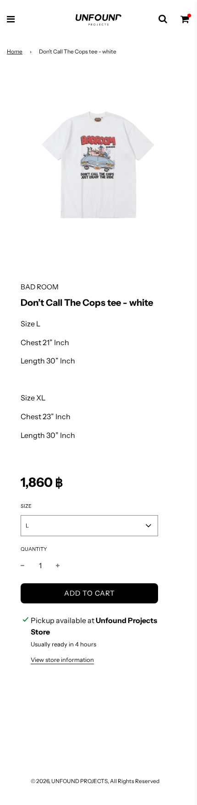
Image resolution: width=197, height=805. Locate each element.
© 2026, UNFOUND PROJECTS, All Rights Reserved (95, 781)
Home (14, 51)
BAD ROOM (40, 287)
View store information (62, 659)
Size (26, 506)
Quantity (34, 549)
